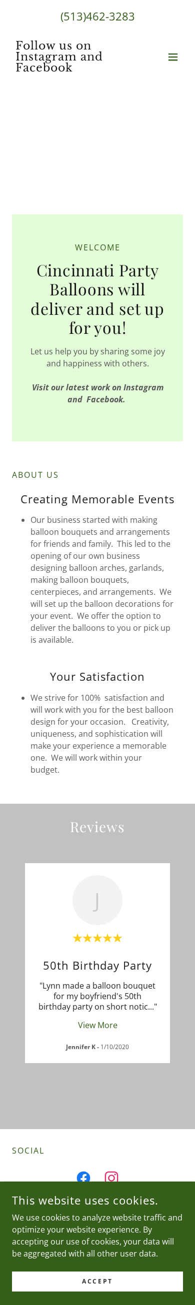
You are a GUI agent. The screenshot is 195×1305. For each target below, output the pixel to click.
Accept (97, 1281)
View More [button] (98, 1025)
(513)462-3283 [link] (97, 15)
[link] (72, 68)
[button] (173, 57)
